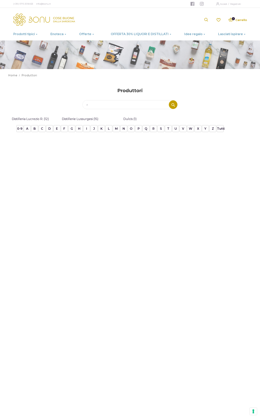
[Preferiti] (218, 19)
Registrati (235, 3)
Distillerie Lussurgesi (80, 119)
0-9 (19, 128)
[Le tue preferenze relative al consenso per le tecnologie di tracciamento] (253, 411)
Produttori (29, 75)
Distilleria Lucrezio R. (30, 119)
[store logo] (44, 20)
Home (13, 75)
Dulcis (130, 119)
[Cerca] (173, 104)
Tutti (220, 128)
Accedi (224, 3)
